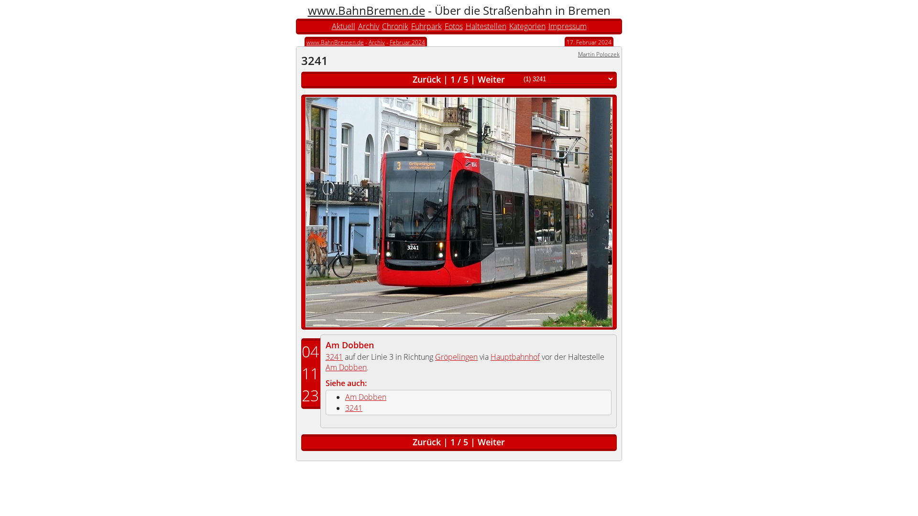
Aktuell (343, 26)
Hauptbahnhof (515, 357)
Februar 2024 (407, 42)
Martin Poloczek (599, 54)
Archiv (368, 26)
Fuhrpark (426, 26)
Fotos (454, 26)
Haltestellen (486, 26)
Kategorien (527, 26)
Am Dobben (350, 345)
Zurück (427, 79)
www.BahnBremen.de (366, 10)
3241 (334, 357)
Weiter (491, 79)
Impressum (567, 26)
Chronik (395, 26)
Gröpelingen (456, 357)
